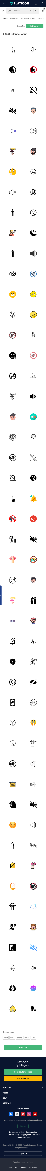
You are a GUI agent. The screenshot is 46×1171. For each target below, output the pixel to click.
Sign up (23, 1126)
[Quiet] (13, 212)
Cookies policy (13, 1135)
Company (7, 1103)
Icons (5, 18)
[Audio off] (33, 968)
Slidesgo (33, 1167)
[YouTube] (35, 1114)
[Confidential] (13, 233)
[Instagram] (29, 1114)
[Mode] (13, 498)
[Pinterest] (23, 1114)
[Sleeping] (13, 315)
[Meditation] (13, 968)
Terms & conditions (16, 1132)
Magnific (13, 1167)
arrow (26, 1038)
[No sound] (13, 621)
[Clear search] (30, 11)
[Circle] (13, 519)
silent (5, 1038)
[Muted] (33, 294)
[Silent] (33, 498)
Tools (5, 1093)
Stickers (14, 18)
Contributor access (23, 1072)
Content (7, 1088)
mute (12, 1038)
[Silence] (13, 49)
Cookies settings (23, 1137)
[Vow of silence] (13, 907)
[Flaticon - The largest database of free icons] (19, 3)
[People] (33, 600)
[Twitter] (17, 1114)
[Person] (13, 253)
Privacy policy (31, 1132)
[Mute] (13, 110)
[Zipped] (13, 355)
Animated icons (27, 18)
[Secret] (33, 151)
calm (33, 1038)
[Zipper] (33, 172)
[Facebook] (11, 1114)
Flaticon (23, 1167)
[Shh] (33, 110)
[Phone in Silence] (13, 702)
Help (5, 1098)
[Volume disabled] (33, 49)
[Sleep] (33, 233)
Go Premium (23, 1078)
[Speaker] (33, 907)
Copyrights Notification (30, 1135)
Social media (23, 1108)
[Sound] (13, 70)
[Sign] (33, 376)
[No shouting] (33, 90)
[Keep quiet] (33, 131)
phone (19, 1038)
